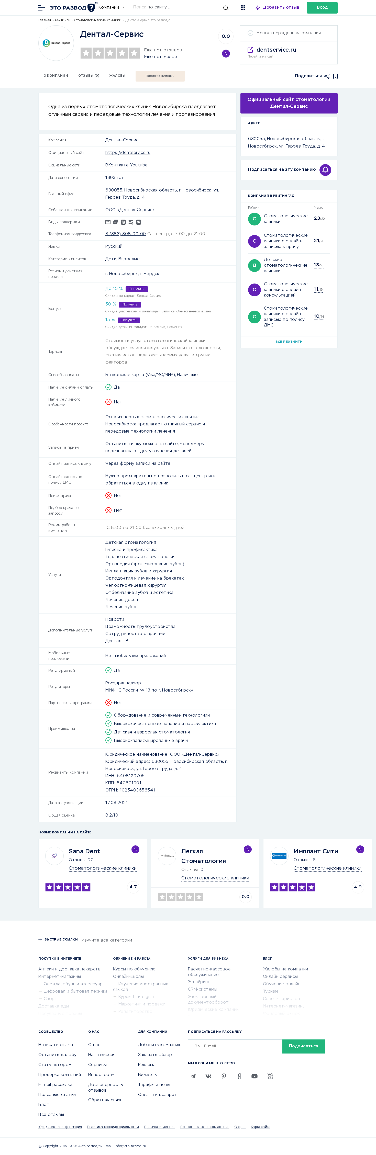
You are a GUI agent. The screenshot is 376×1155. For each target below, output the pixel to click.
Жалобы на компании (285, 969)
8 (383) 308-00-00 (125, 234)
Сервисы (97, 1065)
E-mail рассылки (55, 1085)
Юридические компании (213, 1010)
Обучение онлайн (282, 984)
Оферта (240, 1127)
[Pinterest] (224, 1076)
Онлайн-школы (128, 977)
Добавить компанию (160, 1045)
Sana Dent (84, 851)
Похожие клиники (160, 76)
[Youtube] (254, 1076)
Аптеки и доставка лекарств (69, 969)
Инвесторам (101, 1075)
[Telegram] (193, 1076)
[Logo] (56, 43)
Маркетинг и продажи (141, 1004)
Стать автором (55, 1065)
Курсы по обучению (134, 969)
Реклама (147, 1065)
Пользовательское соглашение (204, 1127)
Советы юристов (281, 999)
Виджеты (148, 1075)
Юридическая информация (60, 1127)
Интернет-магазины (59, 977)
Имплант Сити (316, 851)
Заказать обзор (155, 1055)
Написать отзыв (55, 1045)
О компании (55, 75)
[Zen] (239, 1076)
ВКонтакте (117, 165)
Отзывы (77, 860)
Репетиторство (135, 1012)
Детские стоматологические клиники (286, 265)
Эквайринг (199, 982)
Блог (43, 1105)
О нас (94, 1045)
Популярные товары (60, 1014)
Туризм (270, 992)
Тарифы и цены (154, 1085)
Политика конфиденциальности (113, 1127)
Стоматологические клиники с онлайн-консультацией (286, 290)
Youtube (139, 165)
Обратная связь (105, 1100)
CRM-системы (202, 990)
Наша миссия (102, 1055)
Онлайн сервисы (280, 977)
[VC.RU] (270, 1076)
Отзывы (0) (88, 75)
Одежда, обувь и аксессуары (75, 984)
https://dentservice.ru (127, 153)
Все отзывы (51, 1115)
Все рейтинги (289, 342)
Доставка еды (53, 1006)
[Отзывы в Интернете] (72, 7)
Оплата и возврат (157, 1095)
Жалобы (117, 75)
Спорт (51, 999)
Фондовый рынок (281, 1014)
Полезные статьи (57, 1095)
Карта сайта (261, 1127)
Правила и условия (159, 1127)
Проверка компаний (59, 1075)
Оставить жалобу (57, 1055)
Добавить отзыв (281, 8)
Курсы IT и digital (136, 997)
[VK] (208, 1076)
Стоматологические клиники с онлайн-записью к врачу (286, 241)
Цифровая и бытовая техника (76, 992)
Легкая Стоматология (203, 856)
